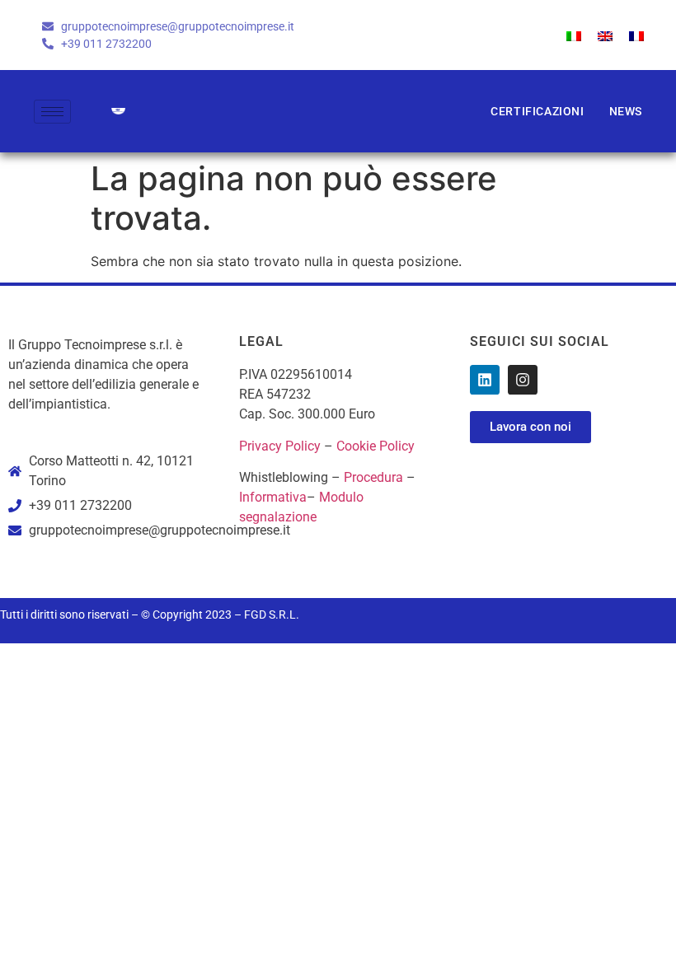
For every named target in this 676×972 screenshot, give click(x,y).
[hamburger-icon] (52, 112)
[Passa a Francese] (636, 35)
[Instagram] (523, 380)
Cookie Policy (375, 446)
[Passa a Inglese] (605, 35)
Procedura (373, 477)
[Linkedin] (485, 380)
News (625, 111)
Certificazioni (537, 111)
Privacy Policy (280, 446)
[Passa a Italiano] (573, 35)
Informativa (273, 497)
